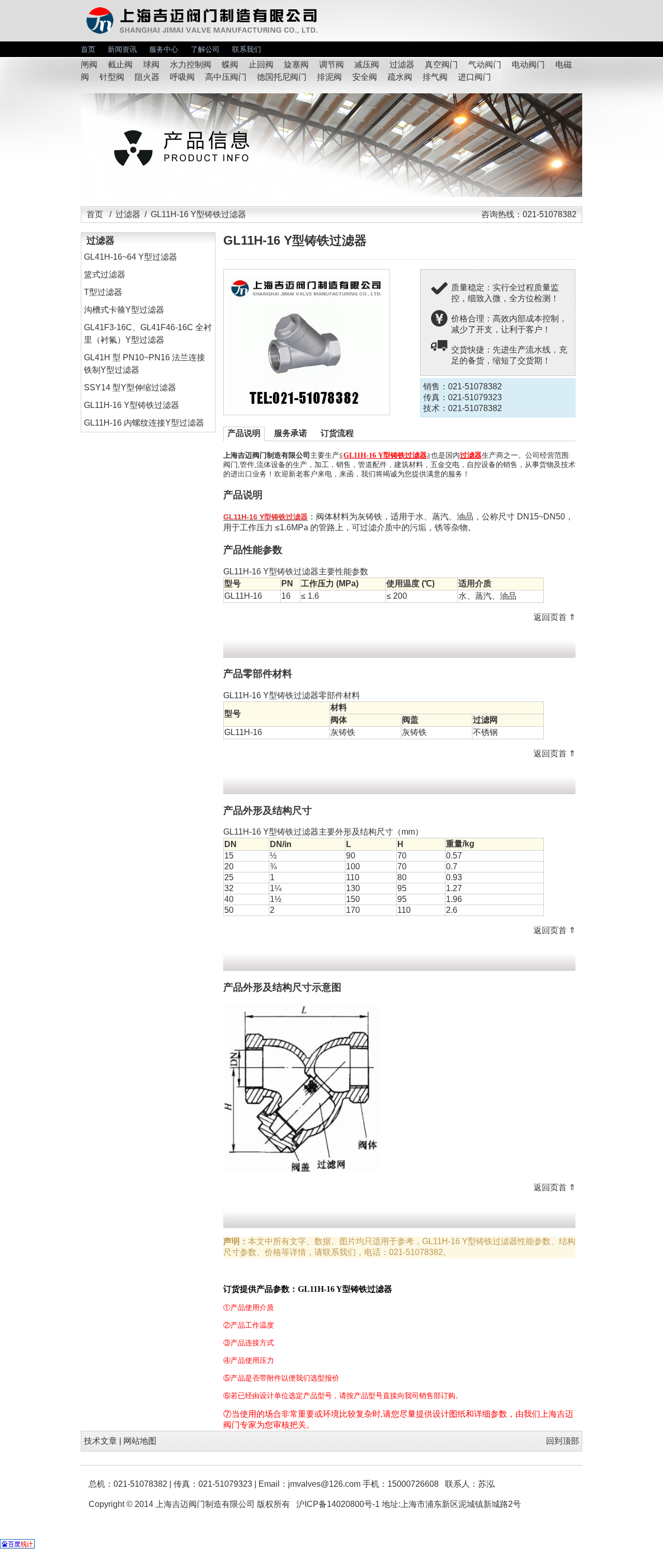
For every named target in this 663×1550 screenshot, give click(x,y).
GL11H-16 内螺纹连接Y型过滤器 (144, 422)
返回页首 (550, 617)
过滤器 (128, 214)
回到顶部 (562, 1440)
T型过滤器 (103, 292)
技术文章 (100, 1440)
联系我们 (246, 49)
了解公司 (205, 49)
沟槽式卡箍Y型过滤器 (124, 309)
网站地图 (139, 1440)
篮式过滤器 (104, 274)
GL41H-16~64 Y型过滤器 (130, 256)
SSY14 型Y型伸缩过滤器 (130, 387)
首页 (88, 49)
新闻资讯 (122, 49)
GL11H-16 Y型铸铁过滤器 (131, 405)
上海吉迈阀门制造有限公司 (205, 1504)
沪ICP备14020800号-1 (338, 1504)
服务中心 (163, 49)
